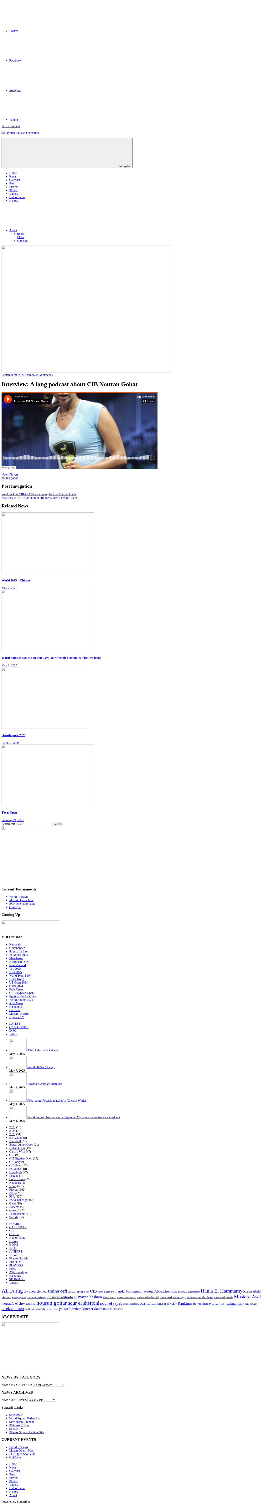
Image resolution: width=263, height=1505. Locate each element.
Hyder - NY (16, 1017)
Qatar (12, 1203)
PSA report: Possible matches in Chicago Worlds (56, 1100)
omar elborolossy (131, 1304)
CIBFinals (15, 1165)
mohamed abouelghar (126, 1298)
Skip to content (11, 126)
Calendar (14, 180)
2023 (12, 1127)
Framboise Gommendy (39, 374)
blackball (72, 1292)
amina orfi (57, 1290)
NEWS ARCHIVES (14, 1399)
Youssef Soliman (94, 1309)
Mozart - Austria (19, 1013)
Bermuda (14, 1010)
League (13, 1175)
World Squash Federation (24, 1418)
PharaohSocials (18, 1258)
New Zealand (17, 965)
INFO (13, 1030)
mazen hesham (90, 1297)
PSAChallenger (18, 1200)
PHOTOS (15, 1261)
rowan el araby (219, 1304)
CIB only (15, 1162)
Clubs (20, 237)
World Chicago (18, 896)
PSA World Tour (19, 1425)
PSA (12, 1196)
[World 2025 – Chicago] (18, 1067)
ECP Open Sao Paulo (22, 903)
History (13, 200)
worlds (41, 1309)
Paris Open (16, 989)
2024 (12, 1130)
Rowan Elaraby (202, 1303)
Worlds (13, 1217)
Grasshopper (17, 947)
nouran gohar (10, 478)
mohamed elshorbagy (173, 1297)
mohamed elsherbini (148, 1297)
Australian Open (19, 961)
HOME (13, 1244)
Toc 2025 (15, 968)
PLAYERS (16, 1265)
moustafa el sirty (13, 1303)
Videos (13, 193)
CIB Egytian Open (20, 1158)
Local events (17, 1179)
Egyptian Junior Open (22, 996)
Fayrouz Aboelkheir (156, 1291)
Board (20, 233)
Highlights (15, 1172)
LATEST (15, 1023)
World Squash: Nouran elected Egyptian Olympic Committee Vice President (51, 657)
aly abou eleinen (35, 1291)
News (12, 176)
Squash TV (16, 1428)
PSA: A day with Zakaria (42, 1050)
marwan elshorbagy (63, 1297)
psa (142, 1303)
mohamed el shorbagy (200, 1297)
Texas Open (9, 812)
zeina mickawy (114, 1309)
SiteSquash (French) (21, 1421)
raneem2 (14, 1210)
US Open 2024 (18, 982)
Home (13, 173)
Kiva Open (16, 1003)
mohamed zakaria (223, 1297)
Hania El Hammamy (221, 1291)
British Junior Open (21, 1144)
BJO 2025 (15, 972)
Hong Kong (16, 979)
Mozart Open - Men (21, 900)
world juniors (31, 1309)
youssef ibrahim (70, 1309)
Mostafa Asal (247, 1296)
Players (13, 186)
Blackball (15, 1141)
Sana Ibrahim (251, 1304)
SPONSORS (17, 1279)
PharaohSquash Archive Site (26, 1432)
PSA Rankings (18, 1272)
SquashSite (16, 1415)
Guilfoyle (15, 907)
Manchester (16, 958)
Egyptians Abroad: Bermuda (44, 1083)
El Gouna (15, 1168)
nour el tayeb (111, 1303)
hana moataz (179, 1291)
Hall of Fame (17, 197)
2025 (12, 1134)
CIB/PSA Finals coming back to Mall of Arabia (39, 494)
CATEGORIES (18, 1027)
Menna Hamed (109, 1297)
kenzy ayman (19, 1297)
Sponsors (22, 240)
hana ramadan (194, 1292)
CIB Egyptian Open (21, 992)
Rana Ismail (151, 1304)
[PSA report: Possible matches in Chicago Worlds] (18, 1100)
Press (12, 183)
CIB (11, 1155)
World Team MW (20, 975)
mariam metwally (37, 1297)
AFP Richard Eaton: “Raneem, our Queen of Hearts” (40, 497)
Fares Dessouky (106, 1291)
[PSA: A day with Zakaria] (18, 1050)
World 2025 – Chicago (16, 580)
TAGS (13, 1034)
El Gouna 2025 (18, 954)
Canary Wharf (18, 1151)
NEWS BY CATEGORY (17, 1384)
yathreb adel (51, 1309)
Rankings (15, 1275)
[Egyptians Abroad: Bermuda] (18, 1083)
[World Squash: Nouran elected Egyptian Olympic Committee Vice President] (18, 1117)
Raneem (14, 1206)
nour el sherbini (83, 1303)
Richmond (15, 1006)
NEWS (13, 1255)
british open (83, 1291)
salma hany (235, 1303)
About (13, 230)
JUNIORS (15, 1251)
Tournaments (17, 1213)
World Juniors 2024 (21, 999)
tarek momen (13, 1308)
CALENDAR (18, 1227)
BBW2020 (16, 1137)
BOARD (14, 1223)
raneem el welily (167, 1303)
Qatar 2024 (16, 986)
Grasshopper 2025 (13, 735)
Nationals (15, 944)
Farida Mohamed (128, 1291)
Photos (13, 190)
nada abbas (31, 1304)
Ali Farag (12, 1291)
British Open (17, 1148)
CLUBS (14, 1234)
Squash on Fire (18, 951)
